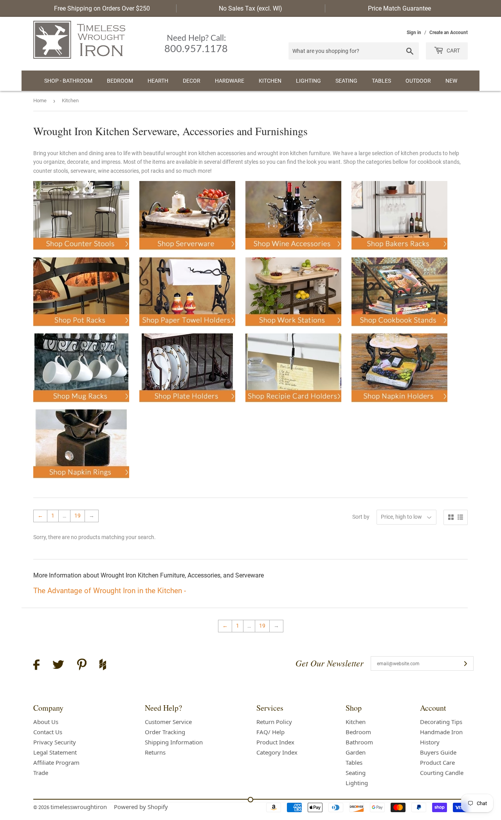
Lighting (308, 81)
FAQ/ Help (270, 732)
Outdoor (418, 81)
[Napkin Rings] (81, 481)
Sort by (360, 517)
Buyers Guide (438, 752)
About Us (45, 722)
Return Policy (274, 722)
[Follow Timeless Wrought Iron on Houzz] (103, 665)
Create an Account (448, 32)
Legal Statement (55, 752)
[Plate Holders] (187, 405)
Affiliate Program (56, 762)
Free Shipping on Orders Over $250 (102, 8)
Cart (452, 50)
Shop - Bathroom (68, 81)
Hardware (229, 81)
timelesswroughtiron (78, 807)
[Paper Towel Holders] (187, 329)
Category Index (276, 752)
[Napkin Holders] (399, 405)
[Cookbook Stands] (399, 329)
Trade (40, 773)
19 (77, 515)
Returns (155, 752)
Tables (381, 81)
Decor (191, 81)
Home (40, 100)
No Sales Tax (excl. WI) (250, 8)
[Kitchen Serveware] (187, 253)
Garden (356, 752)
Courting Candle (441, 773)
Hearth (158, 81)
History (430, 742)
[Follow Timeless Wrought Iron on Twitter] (58, 666)
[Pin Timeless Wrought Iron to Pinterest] (81, 665)
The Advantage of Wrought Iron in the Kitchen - (109, 590)
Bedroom (120, 81)
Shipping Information (174, 742)
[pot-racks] (81, 329)
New (451, 81)
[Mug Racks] (81, 405)
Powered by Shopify (141, 807)
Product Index (275, 742)
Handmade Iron (441, 732)
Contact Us (47, 732)
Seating (346, 81)
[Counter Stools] (81, 253)
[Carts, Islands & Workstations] (293, 329)
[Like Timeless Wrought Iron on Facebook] (36, 666)
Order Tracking (165, 732)
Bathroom (359, 742)
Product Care (437, 762)
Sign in (414, 32)
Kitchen (270, 81)
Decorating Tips (441, 722)
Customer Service (168, 722)
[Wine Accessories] (293, 253)
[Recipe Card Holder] (293, 405)
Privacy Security (54, 742)
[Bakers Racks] (399, 253)
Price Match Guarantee (399, 8)
